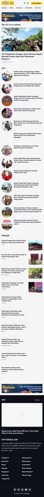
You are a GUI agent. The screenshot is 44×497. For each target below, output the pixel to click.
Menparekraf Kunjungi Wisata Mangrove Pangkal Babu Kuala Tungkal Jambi (12, 299)
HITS (3, 244)
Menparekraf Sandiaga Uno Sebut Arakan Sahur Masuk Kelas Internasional (27, 110)
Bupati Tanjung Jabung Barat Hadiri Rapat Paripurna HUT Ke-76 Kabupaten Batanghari (27, 135)
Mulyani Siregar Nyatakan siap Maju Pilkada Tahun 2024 (25, 172)
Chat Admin (37, 3)
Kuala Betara (26, 465)
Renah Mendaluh (27, 472)
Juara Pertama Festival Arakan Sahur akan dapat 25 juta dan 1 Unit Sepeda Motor (14, 355)
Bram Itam (5, 461)
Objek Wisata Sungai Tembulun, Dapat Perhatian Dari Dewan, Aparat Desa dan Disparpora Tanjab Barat (14, 271)
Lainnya (37, 400)
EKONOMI (28, 8)
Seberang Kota (27, 458)
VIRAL (11, 8)
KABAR (4, 8)
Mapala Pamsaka (6, 345)
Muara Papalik (26, 468)
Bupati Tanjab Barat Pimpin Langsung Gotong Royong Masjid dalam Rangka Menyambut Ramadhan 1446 (26, 185)
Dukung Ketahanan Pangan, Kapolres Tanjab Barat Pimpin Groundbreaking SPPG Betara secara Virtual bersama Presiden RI (28, 210)
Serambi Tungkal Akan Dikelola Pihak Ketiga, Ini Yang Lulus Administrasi (14, 241)
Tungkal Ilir (5, 458)
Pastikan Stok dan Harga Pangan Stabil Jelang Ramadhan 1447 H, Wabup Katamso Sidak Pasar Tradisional (28, 73)
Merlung (4, 468)
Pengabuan (5, 472)
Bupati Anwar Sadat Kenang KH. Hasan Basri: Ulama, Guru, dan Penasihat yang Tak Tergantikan (28, 123)
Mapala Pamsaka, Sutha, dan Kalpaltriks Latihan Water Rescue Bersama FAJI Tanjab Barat (12, 341)
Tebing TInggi (26, 475)
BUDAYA (19, 8)
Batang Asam (5, 275)
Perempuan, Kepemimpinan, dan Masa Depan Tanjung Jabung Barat (26, 147)
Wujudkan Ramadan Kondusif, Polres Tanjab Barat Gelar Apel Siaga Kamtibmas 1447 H (27, 222)
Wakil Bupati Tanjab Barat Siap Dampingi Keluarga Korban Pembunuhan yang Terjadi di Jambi (13, 313)
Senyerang (5, 475)
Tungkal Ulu (6, 479)
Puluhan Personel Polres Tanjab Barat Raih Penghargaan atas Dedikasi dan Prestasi (28, 85)
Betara (4, 465)
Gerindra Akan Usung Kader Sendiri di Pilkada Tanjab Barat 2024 (14, 256)
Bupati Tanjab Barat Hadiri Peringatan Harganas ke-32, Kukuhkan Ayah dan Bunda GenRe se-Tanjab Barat (28, 98)
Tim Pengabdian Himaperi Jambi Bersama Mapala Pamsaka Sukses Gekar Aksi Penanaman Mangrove (22, 56)
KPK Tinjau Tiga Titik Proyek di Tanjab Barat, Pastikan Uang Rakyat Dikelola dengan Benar (26, 197)
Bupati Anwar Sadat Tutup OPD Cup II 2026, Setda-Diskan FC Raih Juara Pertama (20, 432)
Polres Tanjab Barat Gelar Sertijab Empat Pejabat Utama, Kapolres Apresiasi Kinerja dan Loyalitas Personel (27, 160)
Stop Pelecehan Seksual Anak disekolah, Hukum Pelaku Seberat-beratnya (13, 369)
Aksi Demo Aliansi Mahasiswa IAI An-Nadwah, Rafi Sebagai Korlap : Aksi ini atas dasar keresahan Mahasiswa (14, 327)
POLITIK (38, 8)
